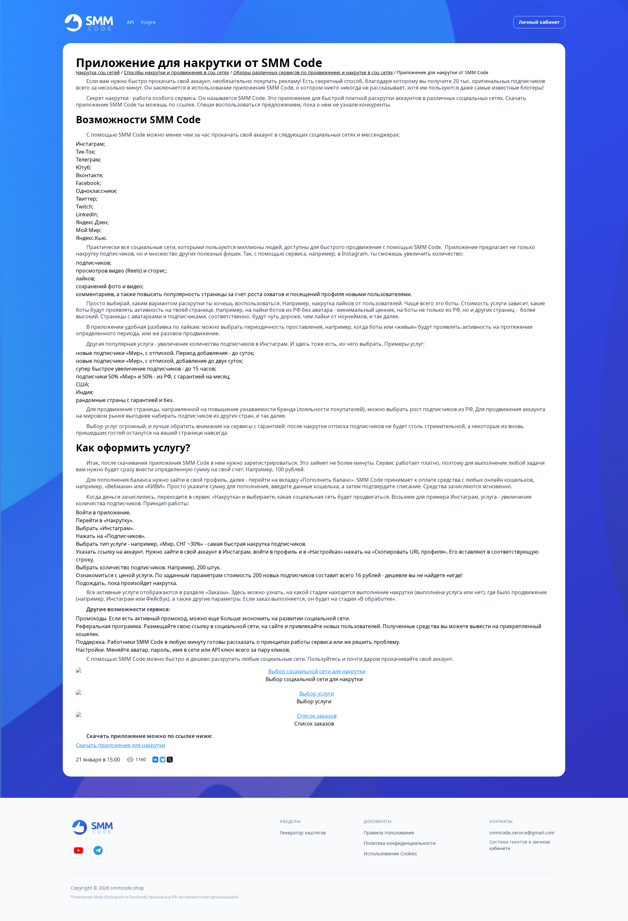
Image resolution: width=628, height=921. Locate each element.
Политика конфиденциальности (400, 843)
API (130, 22)
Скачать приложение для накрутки (120, 745)
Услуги (148, 22)
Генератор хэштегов (303, 832)
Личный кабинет (539, 22)
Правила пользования (389, 832)
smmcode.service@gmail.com (521, 832)
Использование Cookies (390, 853)
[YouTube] (78, 850)
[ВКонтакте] (155, 759)
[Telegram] (163, 759)
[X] (170, 759)
